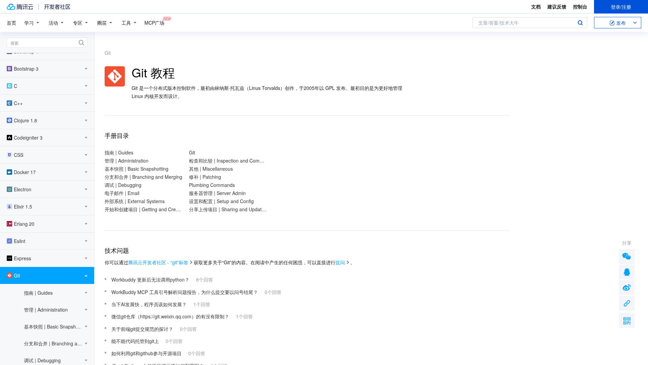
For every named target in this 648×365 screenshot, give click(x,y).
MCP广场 (154, 22)
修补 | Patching (205, 176)
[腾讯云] (20, 7)
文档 (536, 6)
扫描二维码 (626, 320)
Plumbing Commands (212, 184)
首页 (11, 22)
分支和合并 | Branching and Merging (143, 176)
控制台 (580, 6)
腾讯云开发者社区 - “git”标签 (158, 262)
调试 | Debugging (123, 184)
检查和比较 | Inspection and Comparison (228, 160)
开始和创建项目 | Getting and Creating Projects (143, 209)
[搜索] (47, 43)
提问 (340, 262)
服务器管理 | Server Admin (217, 193)
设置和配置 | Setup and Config (221, 201)
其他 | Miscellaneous (211, 168)
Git (192, 152)
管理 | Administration (126, 160)
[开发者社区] (57, 6)
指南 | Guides (119, 152)
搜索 (580, 23)
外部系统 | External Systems (135, 201)
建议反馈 (556, 6)
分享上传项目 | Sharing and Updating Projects (228, 209)
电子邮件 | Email (122, 193)
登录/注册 (621, 6)
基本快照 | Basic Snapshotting (136, 168)
